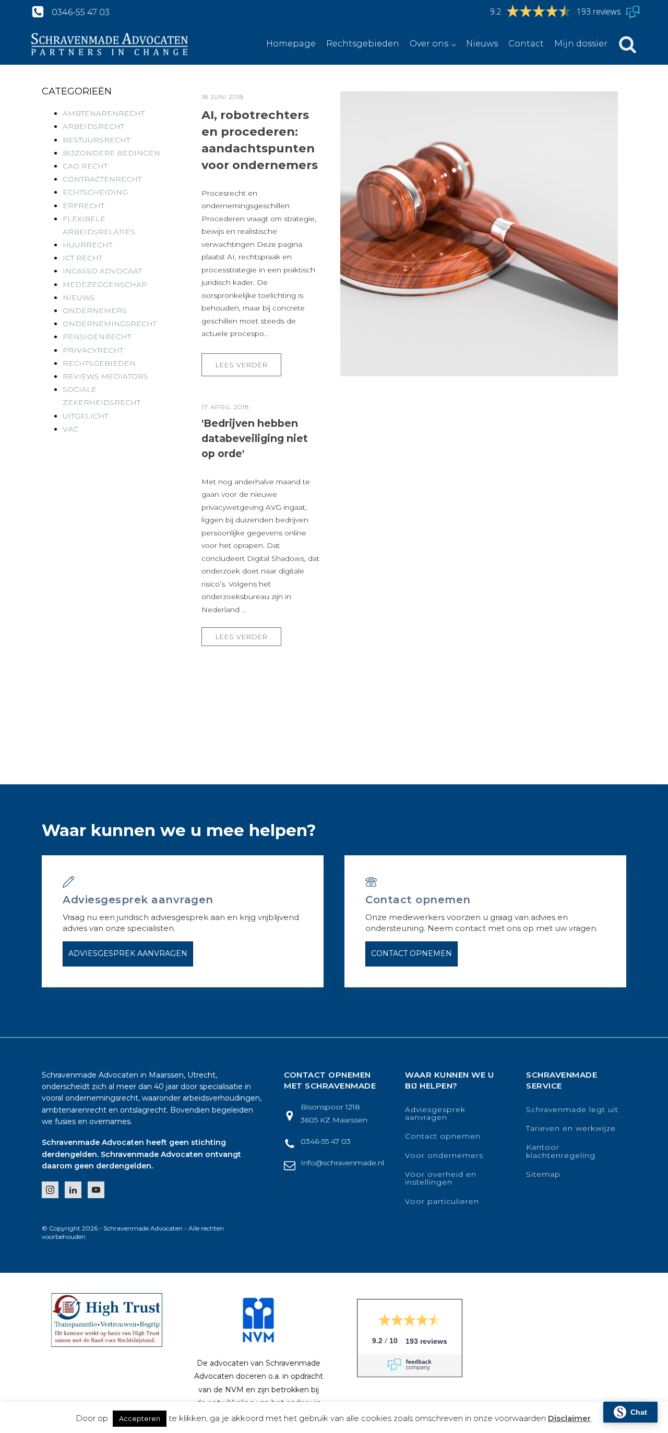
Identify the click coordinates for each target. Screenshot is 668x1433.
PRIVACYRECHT (93, 350)
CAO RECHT (85, 166)
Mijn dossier (580, 44)
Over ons (429, 44)
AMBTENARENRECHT (104, 113)
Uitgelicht (85, 416)
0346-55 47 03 (81, 12)
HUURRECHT (87, 244)
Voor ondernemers (444, 1156)
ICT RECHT (82, 257)
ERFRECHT (83, 205)
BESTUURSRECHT (96, 140)
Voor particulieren (442, 1201)
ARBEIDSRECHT (93, 126)
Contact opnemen (411, 953)
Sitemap (543, 1174)
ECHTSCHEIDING (95, 192)
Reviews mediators (105, 376)
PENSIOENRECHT (97, 336)
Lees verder (242, 365)
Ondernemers (95, 310)
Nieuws (482, 44)
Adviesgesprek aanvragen (127, 953)
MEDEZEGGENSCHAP (105, 284)
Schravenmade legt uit (572, 1110)
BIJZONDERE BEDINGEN (111, 153)
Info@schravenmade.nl (342, 1162)
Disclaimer (569, 1418)
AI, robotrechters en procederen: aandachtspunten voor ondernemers (259, 140)
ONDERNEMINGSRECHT (110, 323)
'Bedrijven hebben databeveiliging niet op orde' (254, 438)
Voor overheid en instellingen (440, 1179)
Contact (526, 44)
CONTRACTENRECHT (102, 179)
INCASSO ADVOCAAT (102, 271)
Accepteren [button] (139, 1418)
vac (70, 429)
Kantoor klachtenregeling (560, 1151)
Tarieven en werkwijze (571, 1128)
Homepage (291, 44)
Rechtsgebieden (362, 44)
